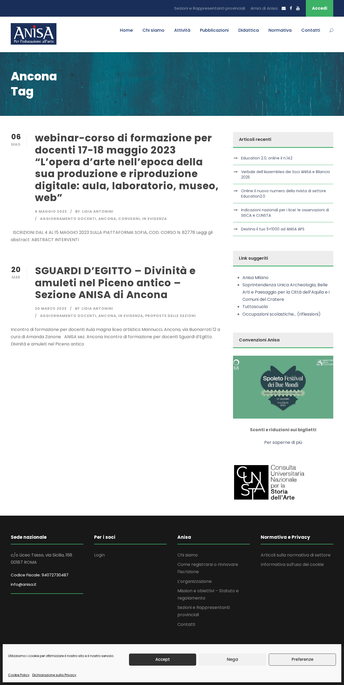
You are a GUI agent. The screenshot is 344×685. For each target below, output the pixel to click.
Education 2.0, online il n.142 (266, 158)
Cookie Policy (19, 675)
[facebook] (291, 8)
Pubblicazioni (214, 30)
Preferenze (302, 659)
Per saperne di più (283, 442)
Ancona (107, 218)
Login (99, 555)
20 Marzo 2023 (51, 308)
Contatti (310, 30)
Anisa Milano (255, 277)
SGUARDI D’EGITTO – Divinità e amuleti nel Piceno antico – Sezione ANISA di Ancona (115, 283)
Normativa (280, 30)
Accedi (319, 8)
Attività (182, 30)
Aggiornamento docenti (68, 218)
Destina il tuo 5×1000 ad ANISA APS (272, 229)
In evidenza (154, 218)
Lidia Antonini (97, 211)
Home (126, 30)
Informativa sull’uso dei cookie (292, 564)
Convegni (129, 218)
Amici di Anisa (264, 8)
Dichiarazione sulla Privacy (54, 675)
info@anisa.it (24, 584)
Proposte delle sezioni (170, 315)
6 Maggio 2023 (51, 211)
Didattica (248, 30)
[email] (284, 8)
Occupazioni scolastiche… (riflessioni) (281, 314)
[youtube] (298, 8)
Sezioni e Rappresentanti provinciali (209, 8)
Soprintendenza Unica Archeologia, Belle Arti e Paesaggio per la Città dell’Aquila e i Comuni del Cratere (285, 292)
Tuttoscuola (255, 307)
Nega (232, 659)
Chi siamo (153, 30)
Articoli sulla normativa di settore (296, 555)
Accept (162, 659)
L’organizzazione (194, 581)
